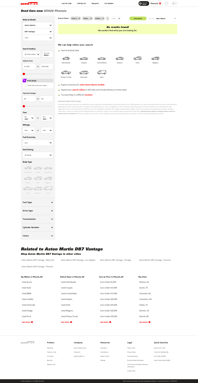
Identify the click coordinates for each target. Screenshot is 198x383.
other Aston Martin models (92, 84)
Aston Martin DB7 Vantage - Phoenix (37, 266)
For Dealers (108, 3)
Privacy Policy (131, 352)
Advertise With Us (79, 356)
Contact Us (77, 352)
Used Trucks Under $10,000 (162, 360)
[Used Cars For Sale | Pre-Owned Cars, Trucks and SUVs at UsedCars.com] (29, 3)
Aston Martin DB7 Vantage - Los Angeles (78, 260)
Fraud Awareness (132, 356)
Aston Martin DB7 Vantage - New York (38, 260)
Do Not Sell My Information (135, 360)
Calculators (103, 348)
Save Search (138, 18)
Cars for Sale (67, 3)
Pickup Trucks (66, 77)
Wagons (155, 63)
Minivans (83, 77)
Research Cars (51, 364)
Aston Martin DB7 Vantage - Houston (155, 260)
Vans (102, 77)
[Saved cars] (167, 3)
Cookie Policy (131, 371)
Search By (50, 348)
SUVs (137, 63)
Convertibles (102, 63)
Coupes (84, 63)
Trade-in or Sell (51, 352)
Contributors (104, 352)
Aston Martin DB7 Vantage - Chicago (115, 260)
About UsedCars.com (80, 348)
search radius (78, 90)
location (89, 95)
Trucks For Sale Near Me (161, 352)
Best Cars (50, 360)
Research (95, 3)
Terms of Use (131, 348)
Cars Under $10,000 (160, 356)
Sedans (119, 63)
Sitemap (102, 360)
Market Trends (104, 356)
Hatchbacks (66, 63)
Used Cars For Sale (159, 348)
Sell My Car (81, 3)
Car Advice (50, 356)
